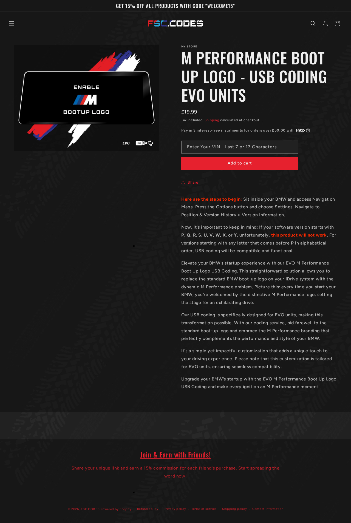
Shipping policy (234, 509)
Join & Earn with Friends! (175, 454)
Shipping (212, 120)
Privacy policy (175, 509)
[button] (11, 24)
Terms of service (204, 509)
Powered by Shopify (116, 509)
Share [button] (193, 182)
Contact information (267, 509)
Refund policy (147, 509)
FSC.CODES (90, 509)
